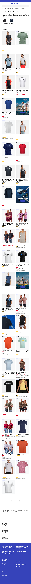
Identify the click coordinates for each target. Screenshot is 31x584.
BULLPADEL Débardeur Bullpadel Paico (22, 394)
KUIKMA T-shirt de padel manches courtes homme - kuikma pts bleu (7, 309)
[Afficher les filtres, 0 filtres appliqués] (3, 27)
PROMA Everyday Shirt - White (7, 454)
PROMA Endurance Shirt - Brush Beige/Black (21, 309)
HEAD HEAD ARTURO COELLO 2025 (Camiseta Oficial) (7, 265)
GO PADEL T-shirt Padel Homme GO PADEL (7, 330)
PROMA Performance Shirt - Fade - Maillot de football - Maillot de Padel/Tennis (7, 224)
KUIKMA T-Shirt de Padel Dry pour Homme (7, 46)
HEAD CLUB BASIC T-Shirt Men (7, 394)
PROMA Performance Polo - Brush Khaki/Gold (21, 373)
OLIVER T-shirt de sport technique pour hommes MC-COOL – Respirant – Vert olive (22, 47)
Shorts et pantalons (5, 23)
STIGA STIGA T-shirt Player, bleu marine (22, 434)
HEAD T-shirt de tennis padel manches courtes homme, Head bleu (8, 113)
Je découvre (22, 112)
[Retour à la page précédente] (12, 501)
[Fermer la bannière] (28, 1)
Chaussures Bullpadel (5, 530)
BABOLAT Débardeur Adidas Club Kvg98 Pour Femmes (8, 136)
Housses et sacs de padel (5, 533)
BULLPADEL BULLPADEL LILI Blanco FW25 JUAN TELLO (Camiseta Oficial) (8, 475)
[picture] (8, 38)
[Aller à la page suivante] (19, 501)
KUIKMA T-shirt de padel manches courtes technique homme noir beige (22, 180)
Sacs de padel (4, 537)
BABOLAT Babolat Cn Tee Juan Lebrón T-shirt (22, 475)
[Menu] (3, 3)
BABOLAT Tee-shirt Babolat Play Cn (7, 350)
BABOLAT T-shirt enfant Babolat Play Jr (22, 454)
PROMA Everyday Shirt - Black (7, 244)
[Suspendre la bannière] (27, 1)
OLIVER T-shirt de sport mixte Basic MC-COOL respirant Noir (22, 265)
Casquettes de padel (5, 531)
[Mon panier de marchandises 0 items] (28, 3)
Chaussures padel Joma (5, 539)
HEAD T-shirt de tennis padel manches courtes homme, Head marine (8, 180)
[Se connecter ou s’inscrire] (26, 3)
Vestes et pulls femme (5, 524)
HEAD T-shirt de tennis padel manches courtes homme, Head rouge (22, 157)
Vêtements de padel (4, 523)
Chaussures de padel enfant (6, 532)
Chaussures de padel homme (6, 526)
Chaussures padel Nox (5, 536)
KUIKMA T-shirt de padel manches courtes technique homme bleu (7, 69)
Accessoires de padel (5, 538)
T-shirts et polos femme (5, 519)
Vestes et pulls (11, 23)
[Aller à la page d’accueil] (14, 3)
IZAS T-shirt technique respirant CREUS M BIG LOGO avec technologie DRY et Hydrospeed (22, 351)
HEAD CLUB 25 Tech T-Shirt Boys (7, 494)
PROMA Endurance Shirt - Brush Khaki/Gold (21, 413)
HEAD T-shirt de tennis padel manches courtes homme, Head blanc (22, 91)
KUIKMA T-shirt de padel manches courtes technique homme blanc (21, 136)
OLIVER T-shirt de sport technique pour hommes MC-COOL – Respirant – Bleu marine (8, 157)
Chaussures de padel (5, 525)
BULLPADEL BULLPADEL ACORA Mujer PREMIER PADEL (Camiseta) (22, 245)
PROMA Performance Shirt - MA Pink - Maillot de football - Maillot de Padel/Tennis (22, 224)
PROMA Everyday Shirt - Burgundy (7, 434)
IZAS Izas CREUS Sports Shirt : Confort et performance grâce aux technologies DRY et (8, 202)
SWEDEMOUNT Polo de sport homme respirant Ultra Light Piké (8, 287)
